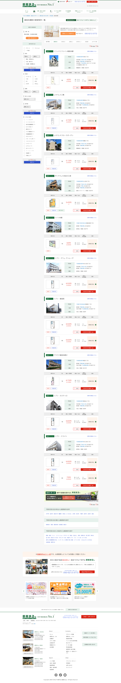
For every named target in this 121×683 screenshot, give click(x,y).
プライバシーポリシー (71, 661)
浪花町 (89, 513)
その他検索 (68, 11)
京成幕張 (61, 524)
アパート (28, 48)
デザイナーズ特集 (70, 634)
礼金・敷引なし (29, 61)
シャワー (29, 143)
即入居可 (88, 535)
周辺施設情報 (69, 647)
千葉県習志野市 (79, 56)
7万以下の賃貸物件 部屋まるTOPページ (31, 15)
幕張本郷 (82, 61)
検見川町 (56, 513)
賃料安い (56, 41)
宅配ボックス (70, 537)
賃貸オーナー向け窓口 (89, 633)
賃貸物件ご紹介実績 (70, 649)
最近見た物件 (62, 1)
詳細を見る (91, 80)
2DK (36, 81)
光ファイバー (29, 148)
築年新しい (78, 41)
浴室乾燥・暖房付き (50, 542)
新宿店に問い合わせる (28, 653)
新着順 (86, 41)
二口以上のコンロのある (86, 539)
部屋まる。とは (53, 636)
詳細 (34, 623)
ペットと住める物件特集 (71, 640)
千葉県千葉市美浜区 (80, 304)
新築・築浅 (48, 535)
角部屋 (28, 153)
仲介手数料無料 (30, 122)
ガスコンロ (29, 136)
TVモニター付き (62, 537)
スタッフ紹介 (53, 640)
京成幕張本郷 (85, 104)
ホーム (26, 11)
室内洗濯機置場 (30, 124)
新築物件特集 (69, 638)
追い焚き (48, 537)
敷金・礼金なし (73, 535)
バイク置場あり (30, 131)
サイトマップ (69, 667)
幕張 (52, 524)
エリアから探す (57, 11)
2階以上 (28, 155)
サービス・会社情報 (91, 11)
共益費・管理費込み (30, 63)
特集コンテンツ (78, 11)
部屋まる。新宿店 (39, 645)
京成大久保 (83, 59)
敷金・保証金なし (30, 59)
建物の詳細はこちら (91, 51)
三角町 (73, 513)
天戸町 (47, 513)
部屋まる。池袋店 (39, 658)
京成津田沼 (83, 63)
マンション (37, 48)
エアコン (29, 145)
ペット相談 (29, 119)
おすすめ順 (94, 41)
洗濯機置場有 (30, 134)
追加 (77, 87)
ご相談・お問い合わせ (92, 1)
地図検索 (52, 669)
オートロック (30, 150)
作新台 (63, 513)
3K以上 (36, 83)
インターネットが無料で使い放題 (65, 539)
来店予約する (87, 572)
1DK (27, 78)
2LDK (27, 83)
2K (26, 81)
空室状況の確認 (88, 87)
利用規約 (68, 663)
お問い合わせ (69, 665)
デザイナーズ (66, 535)
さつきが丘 (68, 513)
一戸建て (28, 50)
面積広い (71, 41)
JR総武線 (51, 15)
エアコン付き (77, 539)
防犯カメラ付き (54, 537)
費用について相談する (68, 33)
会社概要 (52, 647)
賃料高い (63, 41)
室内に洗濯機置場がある (51, 539)
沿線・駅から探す (41, 11)
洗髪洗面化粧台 (30, 141)
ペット (53, 535)
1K (35, 76)
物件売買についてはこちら (89, 637)
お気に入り (70, 1)
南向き (92, 535)
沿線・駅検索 (53, 663)
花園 (93, 513)
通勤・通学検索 (53, 667)
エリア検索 (52, 661)
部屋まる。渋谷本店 (39, 631)
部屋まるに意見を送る (72, 609)
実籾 (82, 186)
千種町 (81, 513)
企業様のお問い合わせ (89, 644)
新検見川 (48, 524)
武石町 (77, 513)
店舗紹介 (52, 638)
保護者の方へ (53, 645)
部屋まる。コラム (70, 636)
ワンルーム (28, 76)
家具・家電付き (81, 535)
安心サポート (69, 642)
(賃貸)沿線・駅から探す (44, 15)
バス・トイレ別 (77, 537)
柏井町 (51, 513)
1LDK (36, 78)
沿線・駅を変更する (32, 38)
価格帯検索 (52, 665)
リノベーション (59, 535)
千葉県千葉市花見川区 (81, 223)
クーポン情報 (69, 645)
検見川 (64, 524)
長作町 (85, 513)
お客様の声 (52, 642)
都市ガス (29, 129)
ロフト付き (84, 537)
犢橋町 (60, 513)
